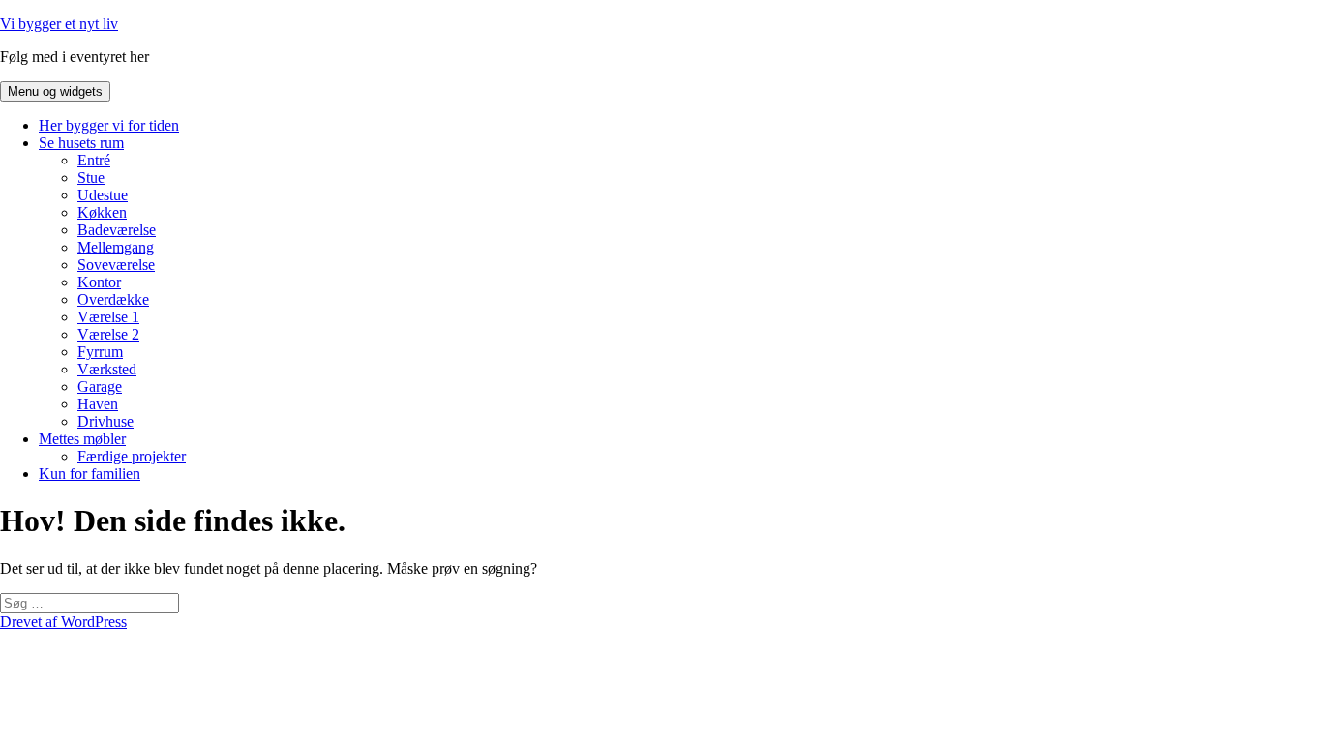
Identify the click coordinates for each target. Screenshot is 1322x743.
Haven (97, 404)
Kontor (99, 282)
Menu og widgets (55, 91)
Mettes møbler (82, 439)
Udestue (102, 195)
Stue (91, 177)
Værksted (106, 369)
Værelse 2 (108, 334)
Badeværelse (116, 230)
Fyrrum (100, 351)
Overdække (113, 299)
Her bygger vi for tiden (109, 125)
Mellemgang (115, 247)
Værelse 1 (108, 317)
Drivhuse (105, 421)
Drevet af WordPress (63, 621)
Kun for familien (89, 473)
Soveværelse (116, 264)
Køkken (102, 212)
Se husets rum (81, 142)
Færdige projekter (131, 456)
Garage (99, 386)
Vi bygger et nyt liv (59, 23)
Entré (93, 160)
